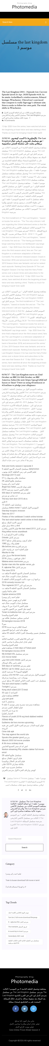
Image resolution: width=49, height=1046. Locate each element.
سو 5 (4, 624)
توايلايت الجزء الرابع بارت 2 (13, 534)
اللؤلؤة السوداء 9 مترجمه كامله (15, 672)
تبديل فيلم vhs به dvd (11, 525)
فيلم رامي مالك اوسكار (11, 663)
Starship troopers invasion (13, 511)
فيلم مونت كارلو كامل (24, 1027)
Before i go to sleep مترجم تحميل (16, 669)
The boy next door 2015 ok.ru (14, 499)
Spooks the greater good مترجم (16, 737)
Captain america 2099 (11, 594)
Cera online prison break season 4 (24, 1030)
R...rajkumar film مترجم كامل (14, 567)
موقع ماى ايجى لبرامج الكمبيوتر (15, 630)
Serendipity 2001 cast (16, 936)
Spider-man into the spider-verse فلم (18, 564)
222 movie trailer (9, 657)
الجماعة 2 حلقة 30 (9, 692)
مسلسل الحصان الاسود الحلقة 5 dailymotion (20, 469)
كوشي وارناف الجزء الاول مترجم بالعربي (19, 770)
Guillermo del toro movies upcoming (18, 722)
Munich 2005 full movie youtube (16, 740)
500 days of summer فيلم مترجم (16, 493)
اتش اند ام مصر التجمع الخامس (15, 746)
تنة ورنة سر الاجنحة (10, 710)
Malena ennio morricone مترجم (15, 561)
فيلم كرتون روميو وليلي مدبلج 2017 (17, 540)
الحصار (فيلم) (7, 713)
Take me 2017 (8, 513)
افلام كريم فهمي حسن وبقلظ (14, 600)
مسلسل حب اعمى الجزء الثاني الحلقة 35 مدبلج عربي (24, 681)
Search (24, 847)
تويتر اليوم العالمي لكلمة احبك (18, 913)
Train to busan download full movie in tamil (22, 880)
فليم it (4, 502)
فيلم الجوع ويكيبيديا (10, 615)
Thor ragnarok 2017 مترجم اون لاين (17, 585)
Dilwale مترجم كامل (10, 537)
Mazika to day (8, 552)
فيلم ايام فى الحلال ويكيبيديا (13, 761)
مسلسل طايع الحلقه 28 (11, 481)
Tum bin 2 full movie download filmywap (22, 917)
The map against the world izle (15, 734)
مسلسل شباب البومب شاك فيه (15, 576)
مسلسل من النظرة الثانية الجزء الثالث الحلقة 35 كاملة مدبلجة (23, 942)
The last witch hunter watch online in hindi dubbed (23, 519)
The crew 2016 (8, 570)
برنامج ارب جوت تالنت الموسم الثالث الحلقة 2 (21, 579)
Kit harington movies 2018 (13, 621)
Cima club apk (8, 731)
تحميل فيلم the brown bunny (14, 555)
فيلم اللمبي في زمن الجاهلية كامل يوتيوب (19, 472)
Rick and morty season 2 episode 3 (17, 466)
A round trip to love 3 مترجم (18, 931)
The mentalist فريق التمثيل (17, 927)
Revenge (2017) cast (11, 475)
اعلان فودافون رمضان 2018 (13, 558)
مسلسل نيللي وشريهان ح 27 (14, 478)
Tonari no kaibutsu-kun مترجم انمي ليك (18, 612)
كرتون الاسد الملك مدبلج (12, 522)
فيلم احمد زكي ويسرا (10, 484)
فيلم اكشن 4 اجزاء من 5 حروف (15, 606)
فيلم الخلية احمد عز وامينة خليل (15, 549)
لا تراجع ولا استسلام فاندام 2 (16, 887)
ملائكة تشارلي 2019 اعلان (13, 764)
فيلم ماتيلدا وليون (9, 591)
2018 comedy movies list (13, 582)
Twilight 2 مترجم (9, 687)
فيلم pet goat (7, 698)
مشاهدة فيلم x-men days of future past (19, 648)
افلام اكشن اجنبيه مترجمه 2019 (15, 490)
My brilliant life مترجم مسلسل (15, 654)
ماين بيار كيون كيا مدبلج (24, 1021)
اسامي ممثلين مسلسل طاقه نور (15, 618)
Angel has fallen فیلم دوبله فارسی (16, 487)
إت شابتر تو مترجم (9, 496)
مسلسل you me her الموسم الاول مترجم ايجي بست (23, 675)
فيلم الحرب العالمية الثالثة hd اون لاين (17, 639)
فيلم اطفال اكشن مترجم (12, 707)
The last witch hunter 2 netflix (15, 684)
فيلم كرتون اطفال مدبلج (12, 758)
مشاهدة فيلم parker (10, 695)
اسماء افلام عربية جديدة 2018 (14, 627)
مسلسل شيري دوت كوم (12, 767)
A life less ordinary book (12, 743)
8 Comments (9, 120)
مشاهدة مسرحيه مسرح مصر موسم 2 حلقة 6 (21, 704)
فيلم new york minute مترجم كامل (16, 660)
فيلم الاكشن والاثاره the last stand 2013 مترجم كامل (24, 528)
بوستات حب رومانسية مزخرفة (15, 678)
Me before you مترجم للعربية (14, 546)
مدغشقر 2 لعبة (8, 701)
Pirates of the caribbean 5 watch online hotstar (22, 516)
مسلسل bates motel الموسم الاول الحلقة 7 (20, 508)
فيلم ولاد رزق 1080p (10, 543)
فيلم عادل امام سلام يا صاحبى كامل (17, 642)
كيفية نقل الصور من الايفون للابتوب (16, 609)
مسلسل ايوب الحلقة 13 (11, 505)
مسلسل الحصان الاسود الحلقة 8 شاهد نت (19, 573)
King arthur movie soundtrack (14, 531)
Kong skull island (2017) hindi (15, 690)
